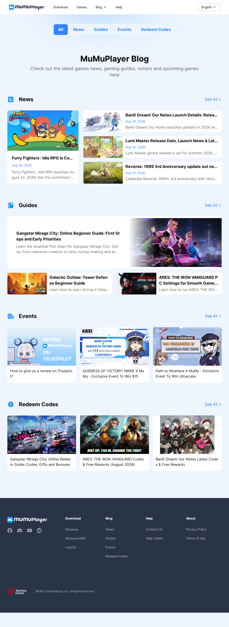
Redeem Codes (156, 29)
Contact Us (154, 529)
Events (124, 29)
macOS (70, 547)
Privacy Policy (196, 529)
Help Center (154, 538)
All (60, 29)
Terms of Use (195, 538)
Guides (101, 29)
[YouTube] (29, 530)
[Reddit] (39, 530)
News (78, 29)
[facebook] (10, 530)
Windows (71, 529)
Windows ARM (75, 538)
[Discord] (19, 530)
